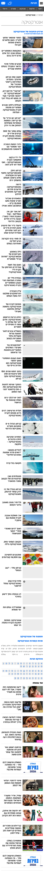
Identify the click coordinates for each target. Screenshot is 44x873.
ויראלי (5, 9)
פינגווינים (21, 649)
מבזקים (23, 9)
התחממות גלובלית (18, 646)
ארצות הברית (38, 651)
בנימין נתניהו (27, 651)
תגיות (34, 3)
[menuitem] (31, 9)
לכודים (28, 649)
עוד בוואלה (38, 683)
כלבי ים (8, 649)
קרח (2, 649)
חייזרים (26, 654)
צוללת (3, 654)
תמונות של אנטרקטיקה (31, 637)
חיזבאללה (39, 654)
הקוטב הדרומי (38, 646)
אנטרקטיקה (30, 15)
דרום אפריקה (6, 651)
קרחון (15, 649)
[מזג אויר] (10, 3)
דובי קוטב (14, 651)
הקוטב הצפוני (38, 649)
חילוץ (8, 646)
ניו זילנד (15, 654)
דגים (20, 651)
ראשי (40, 9)
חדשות (32, 9)
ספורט (13, 9)
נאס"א (3, 646)
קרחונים (29, 646)
